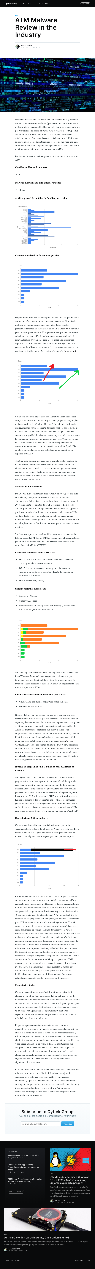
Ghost (88, 1260)
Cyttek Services (35, 4)
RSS (46, 4)
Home (23, 4)
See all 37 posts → (16, 1192)
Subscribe (85, 4)
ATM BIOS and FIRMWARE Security (23, 1155)
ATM (17, 15)
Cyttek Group (11, 3)
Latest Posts (79, 1260)
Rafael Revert (27, 45)
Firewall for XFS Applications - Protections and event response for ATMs (23, 1167)
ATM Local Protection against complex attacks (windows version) (25, 1180)
